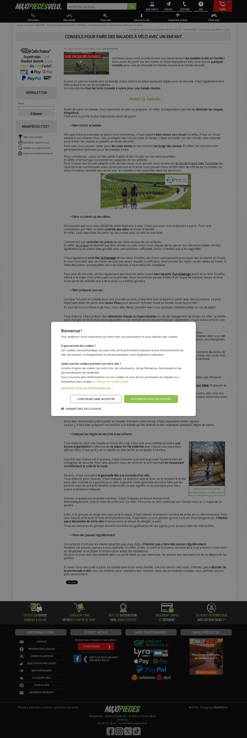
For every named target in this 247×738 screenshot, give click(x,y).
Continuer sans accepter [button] (95, 399)
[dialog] (123, 369)
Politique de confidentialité (111, 381)
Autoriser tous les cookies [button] (151, 399)
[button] (123, 388)
